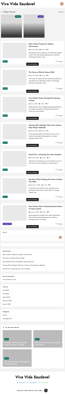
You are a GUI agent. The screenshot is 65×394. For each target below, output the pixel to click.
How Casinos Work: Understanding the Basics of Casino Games (45, 207)
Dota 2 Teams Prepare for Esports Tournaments (41, 45)
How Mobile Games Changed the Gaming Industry (44, 99)
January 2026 (7, 304)
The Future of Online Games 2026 (41, 72)
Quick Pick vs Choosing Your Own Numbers (45, 154)
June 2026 (6, 290)
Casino (5, 61)
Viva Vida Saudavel (18, 4)
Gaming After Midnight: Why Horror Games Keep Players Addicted (45, 126)
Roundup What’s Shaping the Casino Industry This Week (45, 180)
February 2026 (7, 300)
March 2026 (6, 297)
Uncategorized (7, 224)
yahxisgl (60, 61)
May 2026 (6, 293)
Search (5, 232)
